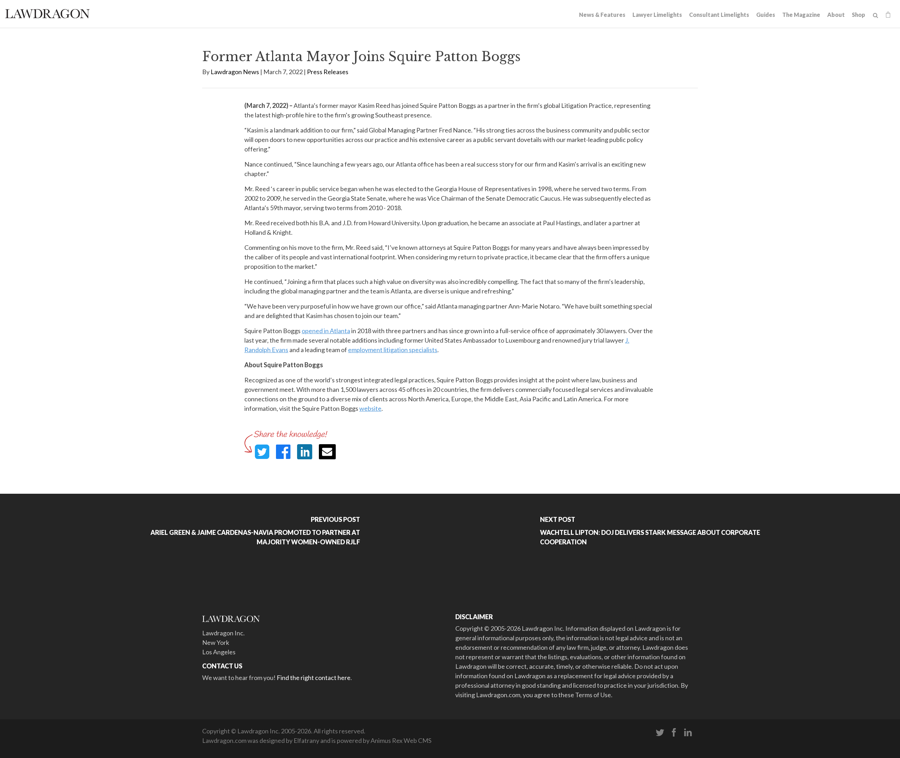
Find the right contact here (314, 677)
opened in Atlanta (326, 331)
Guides (765, 14)
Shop (858, 14)
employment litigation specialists (392, 350)
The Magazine (801, 14)
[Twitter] (660, 732)
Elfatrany (306, 740)
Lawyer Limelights (657, 14)
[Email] (327, 451)
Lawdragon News (235, 72)
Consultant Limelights (719, 14)
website (370, 408)
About (836, 14)
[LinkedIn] (688, 732)
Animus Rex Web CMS (401, 740)
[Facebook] (674, 732)
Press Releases (327, 72)
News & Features (602, 14)
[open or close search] (875, 15)
